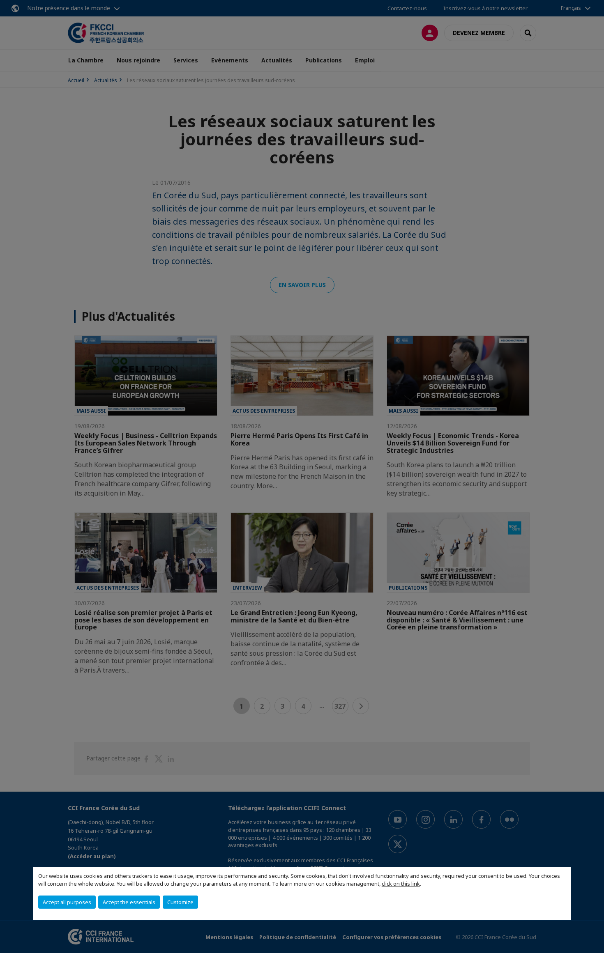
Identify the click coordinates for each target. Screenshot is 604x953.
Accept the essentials (129, 902)
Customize (180, 902)
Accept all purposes (67, 902)
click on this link (401, 883)
